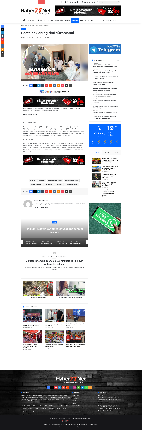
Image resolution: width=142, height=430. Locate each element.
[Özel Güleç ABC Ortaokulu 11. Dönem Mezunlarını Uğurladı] (32, 315)
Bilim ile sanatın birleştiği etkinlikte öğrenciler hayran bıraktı (31, 346)
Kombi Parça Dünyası (75, 421)
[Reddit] (50, 85)
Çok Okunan (95, 152)
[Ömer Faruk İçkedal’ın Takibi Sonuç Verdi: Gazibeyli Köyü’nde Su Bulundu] (96, 169)
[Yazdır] (70, 85)
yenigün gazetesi (71, 184)
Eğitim (74, 20)
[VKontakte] (54, 85)
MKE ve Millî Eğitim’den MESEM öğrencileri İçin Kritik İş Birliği (54, 230)
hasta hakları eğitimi (55, 180)
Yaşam (51, 411)
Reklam (74, 400)
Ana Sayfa (24, 25)
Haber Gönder (89, 424)
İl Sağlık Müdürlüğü (72, 180)
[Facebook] (31, 85)
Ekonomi (58, 20)
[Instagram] (47, 207)
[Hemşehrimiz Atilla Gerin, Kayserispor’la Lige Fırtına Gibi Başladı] (96, 176)
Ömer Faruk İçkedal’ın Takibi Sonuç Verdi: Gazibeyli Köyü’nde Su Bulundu (110, 168)
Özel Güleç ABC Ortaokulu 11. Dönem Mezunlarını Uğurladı (31, 324)
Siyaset (40, 20)
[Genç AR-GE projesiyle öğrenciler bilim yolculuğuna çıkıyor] (75, 336)
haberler (42, 180)
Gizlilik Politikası (76, 395)
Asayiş (49, 20)
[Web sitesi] (35, 207)
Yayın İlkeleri (75, 398)
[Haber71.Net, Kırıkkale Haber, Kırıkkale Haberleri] (36, 11)
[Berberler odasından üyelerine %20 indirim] (54, 315)
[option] (54, 230)
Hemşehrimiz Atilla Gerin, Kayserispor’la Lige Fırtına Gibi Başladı (109, 176)
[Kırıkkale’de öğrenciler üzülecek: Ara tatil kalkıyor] (54, 336)
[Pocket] (62, 85)
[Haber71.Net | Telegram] (105, 49)
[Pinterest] (46, 85)
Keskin (36, 408)
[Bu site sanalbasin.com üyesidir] (65, 421)
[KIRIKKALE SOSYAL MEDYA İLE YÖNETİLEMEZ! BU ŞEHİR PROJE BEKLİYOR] (96, 161)
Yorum (116, 152)
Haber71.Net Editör (41, 201)
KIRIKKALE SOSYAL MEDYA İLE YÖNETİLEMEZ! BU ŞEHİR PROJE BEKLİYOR (110, 160)
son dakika (49, 184)
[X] (35, 85)
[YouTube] (43, 207)
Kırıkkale (83, 20)
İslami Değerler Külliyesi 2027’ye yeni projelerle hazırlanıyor (109, 183)
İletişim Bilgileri (76, 405)
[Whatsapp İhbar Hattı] (105, 218)
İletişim (96, 424)
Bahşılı (34, 405)
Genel (62, 405)
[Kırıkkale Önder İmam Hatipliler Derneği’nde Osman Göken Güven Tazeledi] (96, 192)
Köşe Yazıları (43, 408)
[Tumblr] (42, 85)
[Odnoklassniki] (58, 85)
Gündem (31, 20)
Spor (67, 20)
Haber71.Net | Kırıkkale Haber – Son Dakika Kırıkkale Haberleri (60, 424)
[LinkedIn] (39, 85)
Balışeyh (40, 405)
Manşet (64, 408)
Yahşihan (59, 184)
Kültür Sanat (51, 408)
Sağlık (23, 411)
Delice (45, 405)
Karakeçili (30, 408)
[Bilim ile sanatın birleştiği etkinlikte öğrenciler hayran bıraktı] (32, 336)
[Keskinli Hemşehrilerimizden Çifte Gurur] (75, 315)
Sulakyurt (39, 411)
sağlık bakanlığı (36, 184)
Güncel (33, 180)
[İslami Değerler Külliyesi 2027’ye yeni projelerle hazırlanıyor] (96, 184)
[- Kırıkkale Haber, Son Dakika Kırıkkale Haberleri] (54, 106)
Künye (74, 403)
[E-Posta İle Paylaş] (66, 85)
